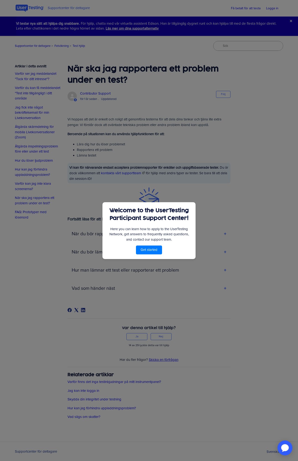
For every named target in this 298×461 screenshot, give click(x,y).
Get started (149, 250)
